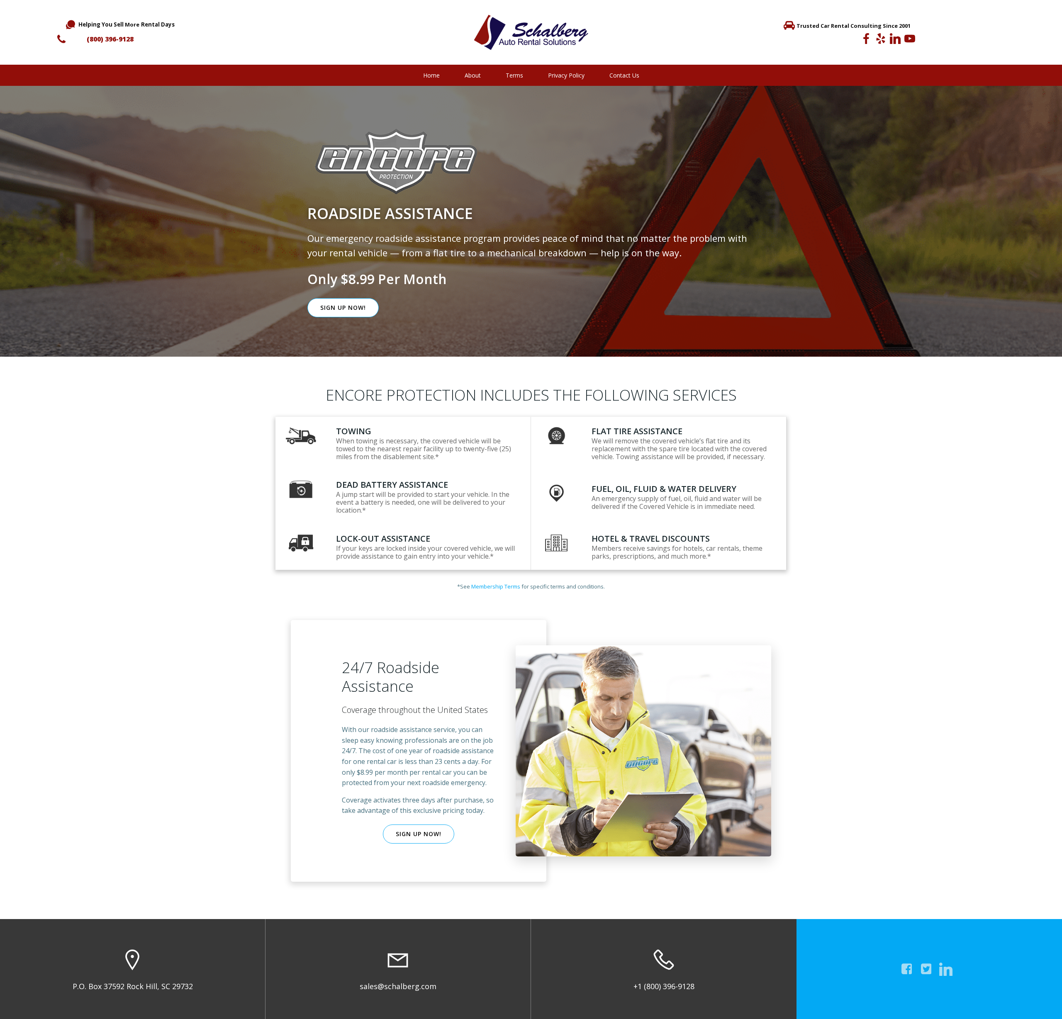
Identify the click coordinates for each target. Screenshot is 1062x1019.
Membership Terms (495, 586)
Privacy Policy (566, 75)
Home (431, 75)
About (473, 75)
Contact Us (624, 75)
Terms (514, 75)
